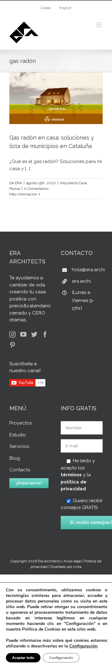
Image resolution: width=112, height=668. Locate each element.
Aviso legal (72, 561)
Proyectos (20, 423)
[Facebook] (45, 334)
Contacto (19, 470)
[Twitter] (34, 334)
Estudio (17, 435)
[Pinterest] (12, 345)
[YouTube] (23, 334)
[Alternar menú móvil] (99, 25)
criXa (77, 567)
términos (71, 475)
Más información (23, 194)
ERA (18, 183)
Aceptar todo (23, 657)
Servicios (19, 446)
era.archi (81, 281)
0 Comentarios (36, 188)
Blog (14, 458)
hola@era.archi (87, 269)
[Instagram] (12, 334)
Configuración (83, 646)
